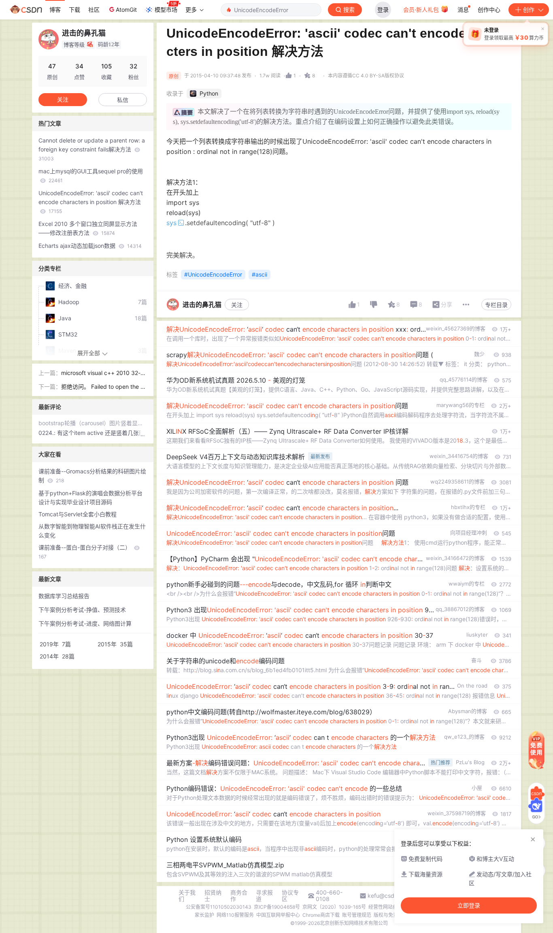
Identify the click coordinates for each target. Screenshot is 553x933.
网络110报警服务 (235, 915)
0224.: (47, 432)
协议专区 (290, 895)
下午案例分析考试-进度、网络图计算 (85, 623)
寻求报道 (264, 895)
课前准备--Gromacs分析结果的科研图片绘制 (92, 476)
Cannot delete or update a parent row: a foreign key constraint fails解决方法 (91, 149)
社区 (94, 9)
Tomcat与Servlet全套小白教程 (77, 514)
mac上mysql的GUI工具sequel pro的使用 (90, 175)
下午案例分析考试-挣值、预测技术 (82, 609)
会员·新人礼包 (421, 9)
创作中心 (489, 9)
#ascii (259, 274)
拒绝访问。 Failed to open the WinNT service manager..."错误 (104, 387)
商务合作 (238, 895)
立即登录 (468, 905)
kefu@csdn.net (388, 896)
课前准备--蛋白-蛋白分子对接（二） (85, 552)
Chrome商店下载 (321, 915)
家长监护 (204, 915)
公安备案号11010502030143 (218, 907)
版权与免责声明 (391, 915)
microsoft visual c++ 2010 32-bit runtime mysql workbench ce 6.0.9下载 (103, 373)
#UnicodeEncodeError (213, 274)
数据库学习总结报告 (63, 595)
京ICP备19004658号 (277, 907)
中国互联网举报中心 (278, 915)
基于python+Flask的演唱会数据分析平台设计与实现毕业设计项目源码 (90, 497)
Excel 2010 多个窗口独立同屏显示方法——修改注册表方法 (87, 228)
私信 (122, 99)
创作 (528, 9)
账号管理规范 (356, 915)
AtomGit (126, 9)
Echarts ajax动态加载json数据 (90, 245)
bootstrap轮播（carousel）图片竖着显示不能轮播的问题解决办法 (92, 423)
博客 (55, 9)
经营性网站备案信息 (390, 907)
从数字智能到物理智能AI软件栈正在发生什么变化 (92, 531)
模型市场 (166, 9)
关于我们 (187, 895)
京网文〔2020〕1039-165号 (334, 907)
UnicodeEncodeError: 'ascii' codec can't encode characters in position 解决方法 (90, 202)
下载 (74, 9)
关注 (236, 304)
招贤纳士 (212, 895)
